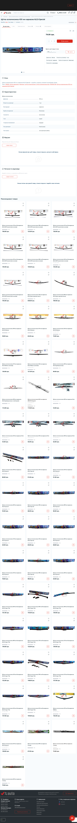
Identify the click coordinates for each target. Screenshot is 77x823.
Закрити (70, 5)
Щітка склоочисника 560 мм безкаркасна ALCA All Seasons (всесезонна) (63, 260)
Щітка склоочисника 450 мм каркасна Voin (38, 435)
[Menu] (1, 12)
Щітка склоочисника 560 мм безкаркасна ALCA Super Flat (12, 709)
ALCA (7, 22)
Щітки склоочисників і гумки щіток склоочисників (19, 16)
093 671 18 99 (4, 806)
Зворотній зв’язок (40, 808)
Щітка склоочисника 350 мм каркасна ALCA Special (37, 539)
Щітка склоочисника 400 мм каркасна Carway (37, 744)
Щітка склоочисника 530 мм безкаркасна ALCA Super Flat (63, 675)
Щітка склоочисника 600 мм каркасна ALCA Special (11, 505)
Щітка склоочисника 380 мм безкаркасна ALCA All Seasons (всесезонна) (38, 226)
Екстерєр (5, 16)
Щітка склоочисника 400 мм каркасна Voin (64, 399)
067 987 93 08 (4, 811)
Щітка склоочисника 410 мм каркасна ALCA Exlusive (37, 329)
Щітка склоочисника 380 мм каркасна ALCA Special (37, 505)
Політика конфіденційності (42, 805)
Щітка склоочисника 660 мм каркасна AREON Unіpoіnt (37, 400)
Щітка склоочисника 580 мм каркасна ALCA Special (37, 573)
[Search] (48, 12)
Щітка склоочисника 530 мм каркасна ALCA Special (37, 470)
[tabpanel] (22, 50)
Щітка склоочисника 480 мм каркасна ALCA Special (62, 505)
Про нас (38, 806)
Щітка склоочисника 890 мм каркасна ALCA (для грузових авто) (62, 295)
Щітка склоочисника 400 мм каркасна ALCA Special (62, 539)
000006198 (53, 84)
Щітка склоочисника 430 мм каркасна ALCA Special (11, 573)
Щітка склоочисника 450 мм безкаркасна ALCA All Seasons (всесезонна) (12, 260)
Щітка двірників (14, 84)
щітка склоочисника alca (42, 84)
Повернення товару (41, 810)
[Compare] (23, 205)
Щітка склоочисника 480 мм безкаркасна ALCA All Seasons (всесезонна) (38, 260)
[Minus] (49, 41)
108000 (7, 84)
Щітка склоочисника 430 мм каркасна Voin (13, 435)
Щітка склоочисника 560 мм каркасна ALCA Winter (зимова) (37, 364)
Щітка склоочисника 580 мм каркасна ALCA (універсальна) (62, 364)
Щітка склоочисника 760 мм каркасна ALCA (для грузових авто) (37, 295)
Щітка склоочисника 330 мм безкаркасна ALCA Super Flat (38, 641)
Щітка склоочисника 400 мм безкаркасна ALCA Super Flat (38, 607)
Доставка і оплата (40, 801)
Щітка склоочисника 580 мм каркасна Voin (64, 435)
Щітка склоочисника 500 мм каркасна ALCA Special (11, 470)
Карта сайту (39, 812)
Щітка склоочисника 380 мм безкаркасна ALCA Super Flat (63, 607)
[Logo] (7, 13)
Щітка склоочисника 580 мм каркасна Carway (62, 744)
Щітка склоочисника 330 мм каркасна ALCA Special (11, 539)
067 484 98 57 (4, 809)
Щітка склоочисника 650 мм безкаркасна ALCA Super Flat (38, 709)
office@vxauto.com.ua (20, 807)
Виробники (39, 814)
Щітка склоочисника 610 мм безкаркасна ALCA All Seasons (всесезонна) (12, 295)
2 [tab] (22, 72)
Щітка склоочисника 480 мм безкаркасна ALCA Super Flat (12, 641)
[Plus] (54, 41)
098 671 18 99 (4, 802)
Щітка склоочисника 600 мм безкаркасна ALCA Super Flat (12, 607)
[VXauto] (13, 793)
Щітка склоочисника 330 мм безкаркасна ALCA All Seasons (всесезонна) (12, 226)
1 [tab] (21, 72)
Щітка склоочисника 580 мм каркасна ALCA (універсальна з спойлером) (11, 400)
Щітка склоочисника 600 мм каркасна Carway (11, 779)
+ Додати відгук (9, 145)
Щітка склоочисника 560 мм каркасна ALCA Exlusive (62, 329)
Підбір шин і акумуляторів (42, 803)
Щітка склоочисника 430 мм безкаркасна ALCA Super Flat (12, 675)
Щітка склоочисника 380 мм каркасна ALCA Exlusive (11, 329)
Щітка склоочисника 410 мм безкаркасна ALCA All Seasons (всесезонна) (63, 226)
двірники (21, 84)
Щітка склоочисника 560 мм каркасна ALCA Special (62, 470)
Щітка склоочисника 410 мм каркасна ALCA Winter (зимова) (11, 364)
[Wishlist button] (70, 31)
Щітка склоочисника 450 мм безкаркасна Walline (63, 709)
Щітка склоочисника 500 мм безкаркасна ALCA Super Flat (38, 675)
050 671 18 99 (4, 804)
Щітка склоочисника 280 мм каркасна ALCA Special (62, 573)
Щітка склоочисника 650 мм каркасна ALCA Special (11, 744)
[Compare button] (73, 31)
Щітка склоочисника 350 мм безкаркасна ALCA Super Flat (63, 641)
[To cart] (22, 231)
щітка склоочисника (30, 84)
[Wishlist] (23, 203)
